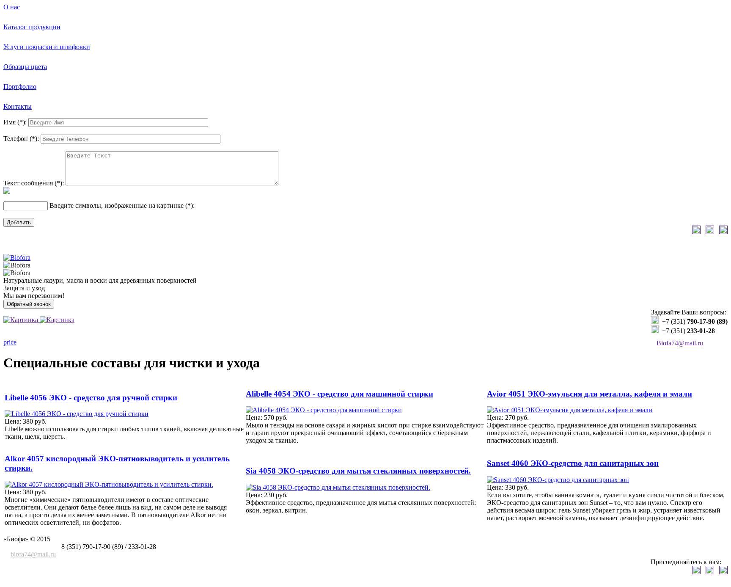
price (9, 342)
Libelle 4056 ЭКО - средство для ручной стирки (91, 397)
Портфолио (19, 86)
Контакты (17, 106)
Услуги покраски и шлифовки (46, 46)
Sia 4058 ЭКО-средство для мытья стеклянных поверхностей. (358, 470)
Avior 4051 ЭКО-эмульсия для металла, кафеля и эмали (589, 393)
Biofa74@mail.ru (680, 343)
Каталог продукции (31, 26)
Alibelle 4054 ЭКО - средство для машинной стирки (339, 393)
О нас (11, 7)
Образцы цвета (25, 66)
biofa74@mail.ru (33, 554)
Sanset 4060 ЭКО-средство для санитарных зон (573, 463)
